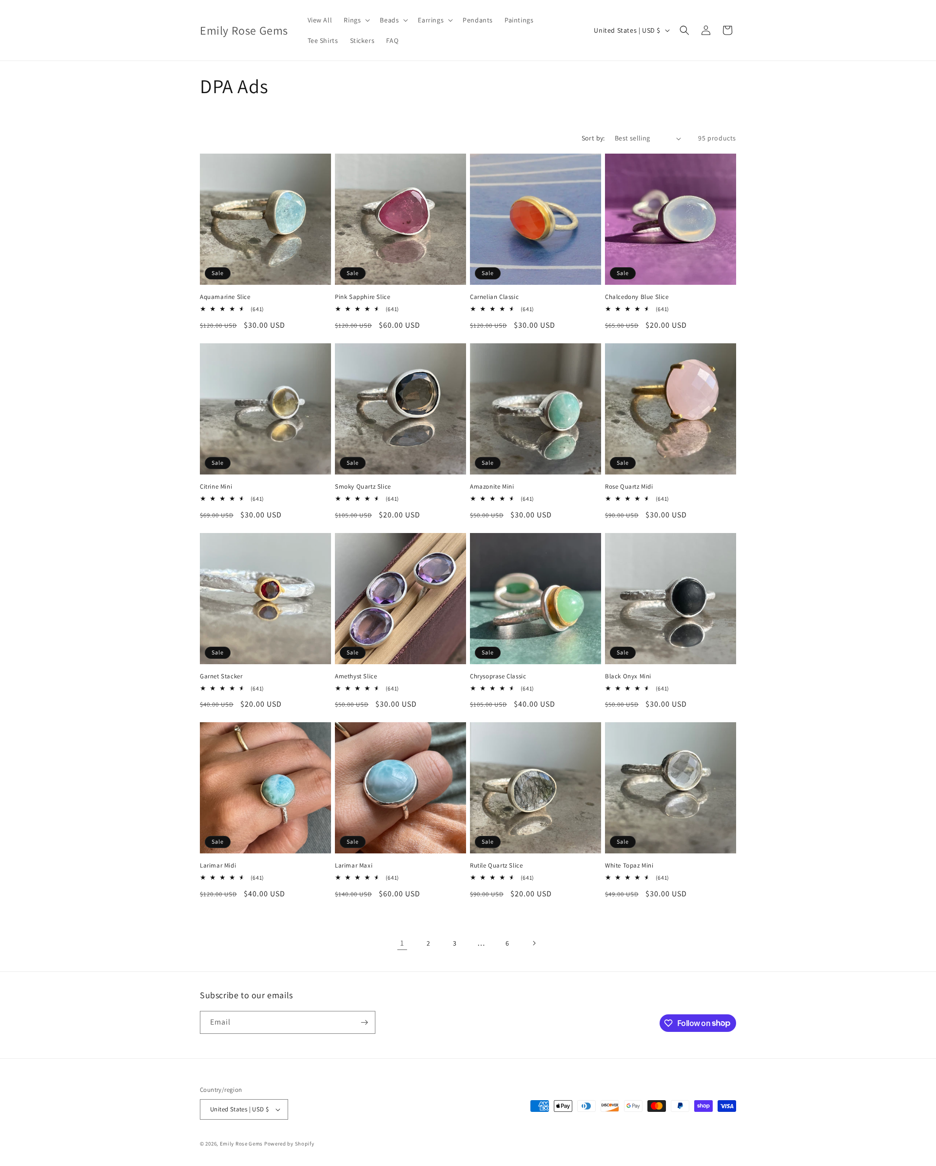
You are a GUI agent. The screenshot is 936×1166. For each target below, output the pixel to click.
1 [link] (402, 943)
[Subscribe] (364, 1022)
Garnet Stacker (221, 676)
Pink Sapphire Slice (362, 297)
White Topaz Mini (629, 866)
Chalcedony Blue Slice (637, 297)
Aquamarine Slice (225, 297)
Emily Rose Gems (241, 1143)
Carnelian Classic (494, 297)
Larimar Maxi (353, 866)
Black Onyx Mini (628, 676)
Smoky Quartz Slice (363, 487)
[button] (356, 20)
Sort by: (593, 138)
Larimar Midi (218, 866)
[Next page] (534, 943)
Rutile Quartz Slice (496, 866)
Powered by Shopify (289, 1143)
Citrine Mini (216, 487)
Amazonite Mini (492, 487)
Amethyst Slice (356, 676)
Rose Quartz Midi (629, 487)
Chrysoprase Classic (498, 676)
